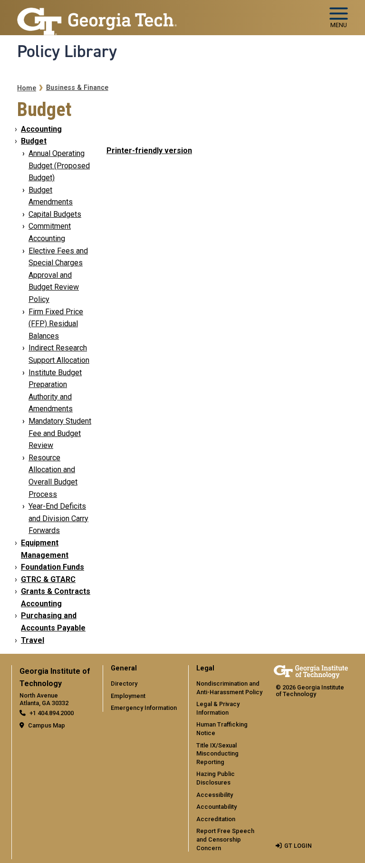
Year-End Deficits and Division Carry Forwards (58, 518)
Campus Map (46, 725)
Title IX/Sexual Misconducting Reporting (217, 754)
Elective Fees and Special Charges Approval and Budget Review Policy (58, 275)
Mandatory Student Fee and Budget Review (60, 433)
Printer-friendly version (149, 150)
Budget (34, 140)
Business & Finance (77, 88)
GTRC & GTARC (48, 579)
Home (26, 88)
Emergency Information (144, 707)
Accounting (41, 129)
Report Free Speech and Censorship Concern (225, 839)
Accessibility (214, 794)
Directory (124, 683)
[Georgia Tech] (311, 671)
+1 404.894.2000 (51, 713)
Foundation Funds (52, 567)
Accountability (216, 806)
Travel (32, 640)
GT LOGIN (298, 845)
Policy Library (67, 51)
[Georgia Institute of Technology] (97, 13)
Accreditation (215, 819)
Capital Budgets (55, 214)
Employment (128, 695)
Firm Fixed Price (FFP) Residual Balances (56, 323)
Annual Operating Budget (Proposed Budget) (59, 165)
